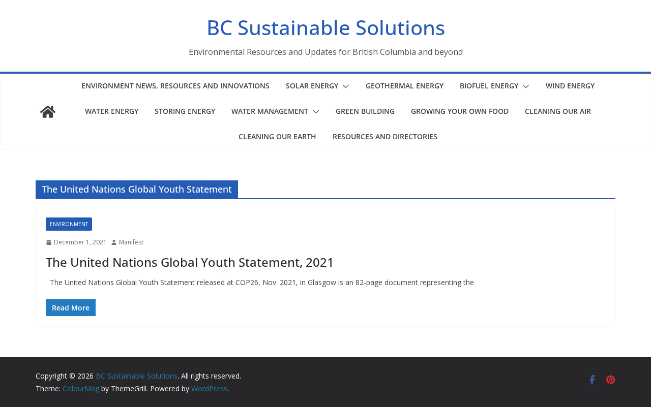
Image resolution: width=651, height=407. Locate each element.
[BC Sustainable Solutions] (48, 112)
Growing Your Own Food (460, 111)
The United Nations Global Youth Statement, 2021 (190, 262)
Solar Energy (312, 85)
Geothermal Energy (404, 85)
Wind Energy (570, 85)
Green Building (365, 111)
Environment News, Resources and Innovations (175, 85)
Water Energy (111, 111)
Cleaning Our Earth (277, 136)
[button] (343, 86)
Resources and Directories (385, 136)
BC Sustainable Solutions (325, 27)
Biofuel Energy (489, 85)
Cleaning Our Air (558, 111)
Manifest (131, 242)
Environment (69, 224)
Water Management (269, 111)
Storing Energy (185, 111)
